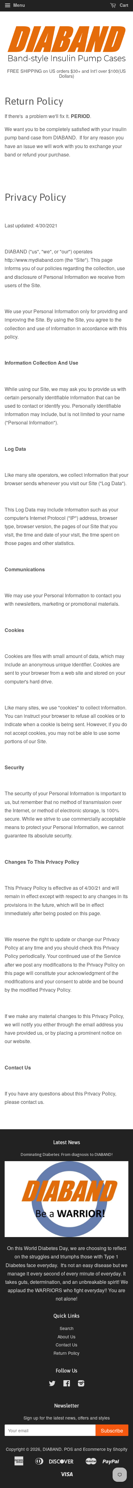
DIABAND (52, 1449)
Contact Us (66, 1344)
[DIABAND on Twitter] (52, 1384)
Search (67, 1328)
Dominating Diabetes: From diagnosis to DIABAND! (67, 1154)
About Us (66, 1336)
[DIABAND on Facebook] (66, 1384)
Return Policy (66, 1353)
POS (68, 1449)
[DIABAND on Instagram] (81, 1384)
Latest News (66, 1142)
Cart (123, 5)
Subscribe (112, 1430)
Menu (18, 5)
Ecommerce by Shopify (105, 1449)
